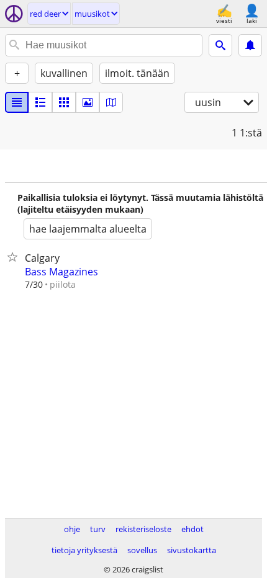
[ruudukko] (64, 102)
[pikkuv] (40, 102)
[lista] (17, 102)
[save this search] (250, 45)
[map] (111, 102)
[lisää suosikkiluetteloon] (15, 256)
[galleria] (87, 102)
